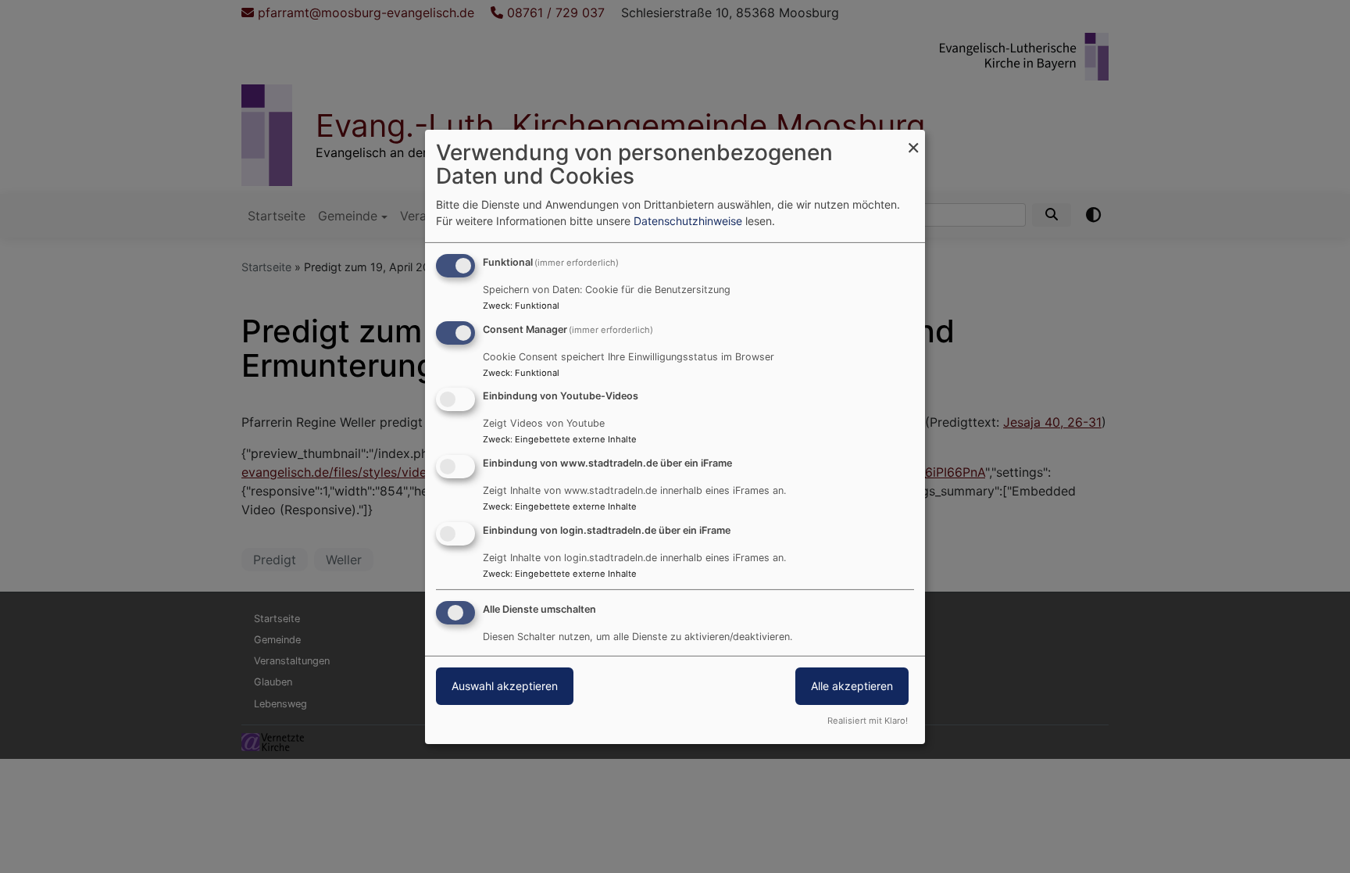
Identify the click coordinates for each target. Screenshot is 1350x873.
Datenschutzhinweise (688, 220)
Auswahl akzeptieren (505, 685)
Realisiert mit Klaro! (867, 720)
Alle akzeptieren (852, 685)
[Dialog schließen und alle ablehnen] (913, 138)
